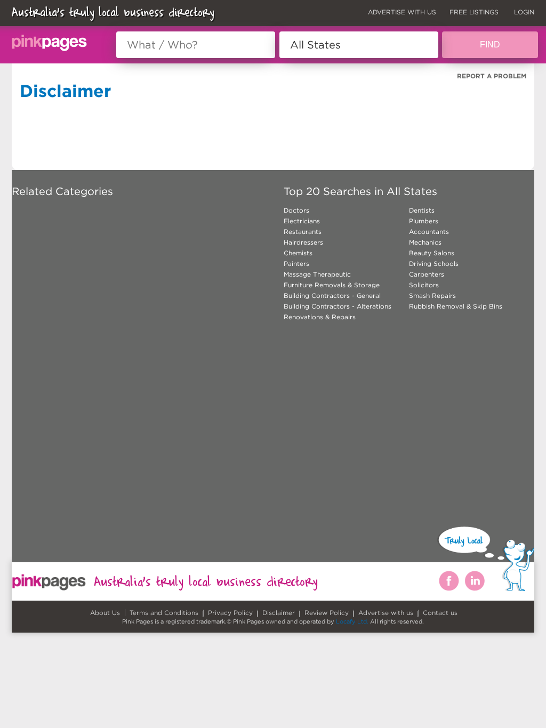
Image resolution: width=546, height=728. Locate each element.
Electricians (302, 220)
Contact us (440, 612)
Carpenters (426, 274)
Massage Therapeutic (317, 274)
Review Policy (326, 612)
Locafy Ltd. (352, 621)
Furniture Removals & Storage (332, 284)
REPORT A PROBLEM (491, 75)
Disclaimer (278, 612)
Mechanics (425, 242)
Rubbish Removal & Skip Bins (455, 306)
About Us (105, 612)
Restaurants (303, 231)
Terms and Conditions (164, 612)
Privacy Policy (230, 612)
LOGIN (524, 12)
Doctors (296, 210)
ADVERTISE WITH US (402, 12)
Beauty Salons (431, 252)
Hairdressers (303, 242)
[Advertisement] (221, 407)
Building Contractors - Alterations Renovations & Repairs (337, 311)
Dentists (422, 210)
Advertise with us (385, 612)
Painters (296, 263)
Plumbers (423, 220)
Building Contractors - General (332, 295)
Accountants (429, 231)
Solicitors (424, 284)
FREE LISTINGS (474, 12)
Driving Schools (434, 263)
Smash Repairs (432, 295)
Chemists (298, 252)
